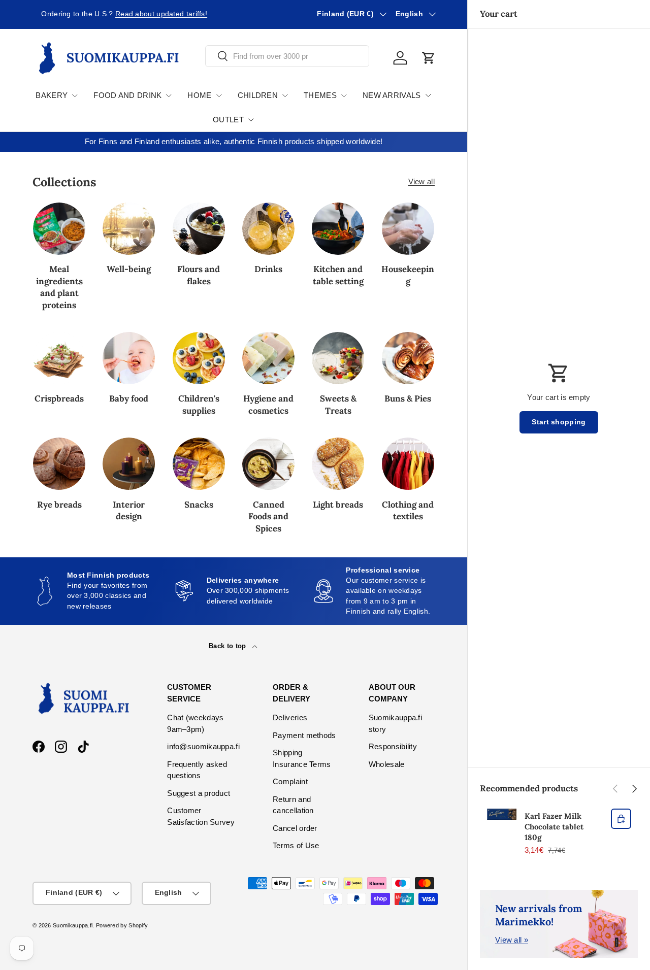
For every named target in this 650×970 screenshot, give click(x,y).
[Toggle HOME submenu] (219, 95)
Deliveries (290, 717)
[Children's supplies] (199, 358)
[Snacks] (199, 464)
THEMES (320, 95)
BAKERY (52, 95)
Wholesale (387, 764)
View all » (511, 939)
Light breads (338, 504)
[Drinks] (268, 229)
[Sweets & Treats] (338, 358)
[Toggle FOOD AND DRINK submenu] (168, 95)
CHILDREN (258, 95)
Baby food (128, 398)
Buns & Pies (407, 398)
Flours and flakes (198, 274)
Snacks (198, 504)
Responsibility (393, 746)
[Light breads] (338, 464)
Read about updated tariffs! (153, 14)
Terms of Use (296, 845)
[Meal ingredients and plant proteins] (59, 229)
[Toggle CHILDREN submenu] (285, 95)
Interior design (129, 510)
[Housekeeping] (408, 229)
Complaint (290, 781)
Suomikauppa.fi (72, 925)
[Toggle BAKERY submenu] (75, 95)
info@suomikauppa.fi (203, 746)
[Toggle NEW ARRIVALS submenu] (428, 95)
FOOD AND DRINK (127, 95)
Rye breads (59, 504)
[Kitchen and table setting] (338, 229)
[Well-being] (129, 229)
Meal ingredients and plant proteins (59, 286)
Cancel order (295, 828)
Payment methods (304, 735)
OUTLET (228, 119)
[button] (428, 58)
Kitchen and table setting (338, 274)
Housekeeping (407, 274)
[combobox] (287, 56)
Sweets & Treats (338, 404)
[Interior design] (129, 464)
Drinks (268, 269)
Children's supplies (198, 404)
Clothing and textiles (408, 510)
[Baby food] (129, 358)
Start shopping (559, 422)
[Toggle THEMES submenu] (344, 95)
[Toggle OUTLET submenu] (251, 120)
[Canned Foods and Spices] (268, 464)
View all (421, 181)
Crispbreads (59, 398)
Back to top (228, 646)
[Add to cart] (621, 819)
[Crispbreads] (59, 358)
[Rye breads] (59, 464)
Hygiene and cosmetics (268, 404)
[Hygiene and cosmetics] (268, 358)
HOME (199, 95)
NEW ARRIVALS (392, 95)
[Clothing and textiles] (408, 464)
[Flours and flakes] (199, 229)
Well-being (129, 269)
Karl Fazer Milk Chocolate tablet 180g (554, 826)
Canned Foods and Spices (268, 516)
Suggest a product (198, 793)
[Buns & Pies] (408, 358)
